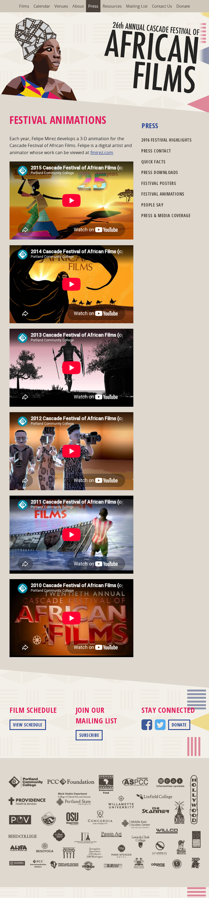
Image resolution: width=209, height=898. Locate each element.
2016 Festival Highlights (166, 140)
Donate (183, 6)
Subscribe (89, 735)
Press (93, 6)
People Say (152, 205)
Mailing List (136, 6)
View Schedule (27, 725)
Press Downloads (159, 172)
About (78, 6)
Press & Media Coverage (165, 215)
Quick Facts (153, 162)
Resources (112, 6)
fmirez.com (101, 152)
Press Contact (156, 151)
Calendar (41, 6)
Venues (61, 6)
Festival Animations (163, 194)
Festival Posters (158, 183)
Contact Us (162, 6)
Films (24, 6)
